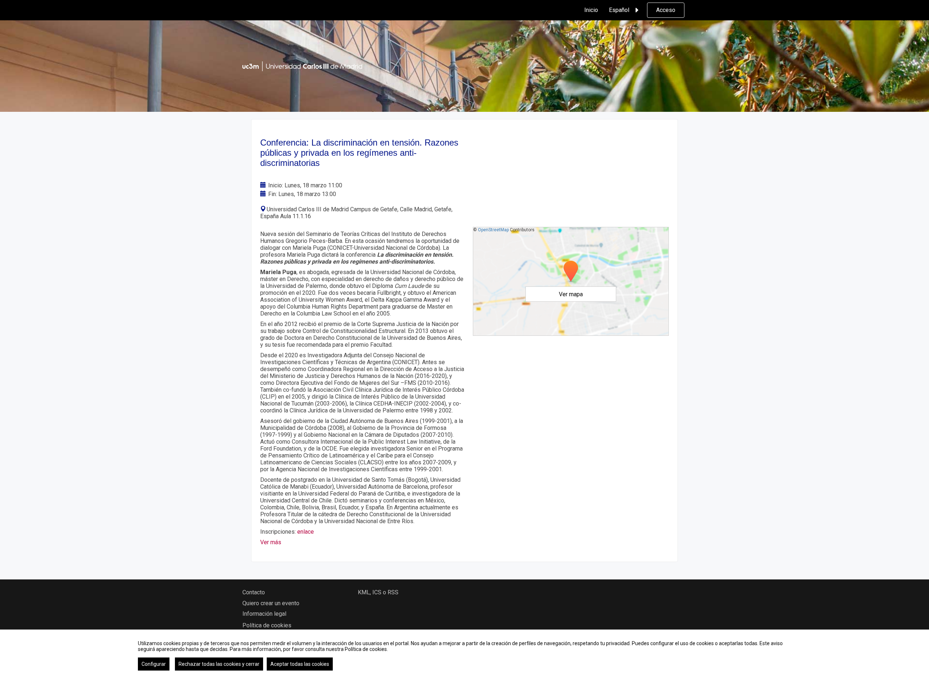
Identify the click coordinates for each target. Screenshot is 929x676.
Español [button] (619, 10)
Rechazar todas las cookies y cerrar (219, 664)
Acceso (665, 10)
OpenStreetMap (493, 229)
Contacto (253, 592)
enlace (305, 531)
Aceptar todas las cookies (299, 664)
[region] (464, 653)
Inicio (591, 10)
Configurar (154, 664)
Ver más (271, 542)
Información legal (264, 613)
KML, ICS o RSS (378, 592)
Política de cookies (266, 625)
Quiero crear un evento (270, 603)
